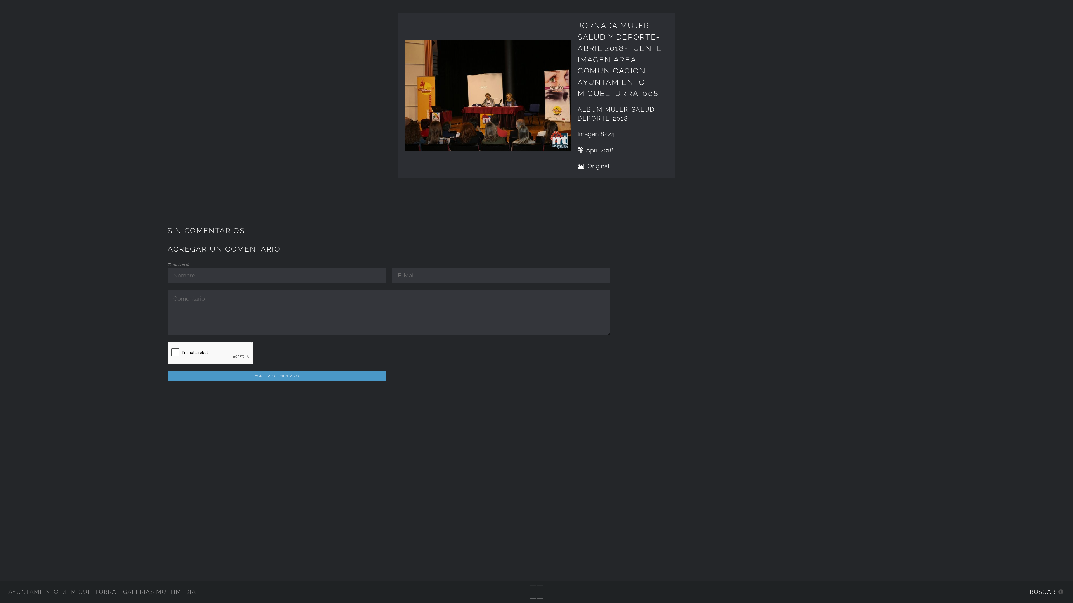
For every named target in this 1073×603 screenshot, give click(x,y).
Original (598, 166)
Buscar (1043, 591)
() (180, 264)
